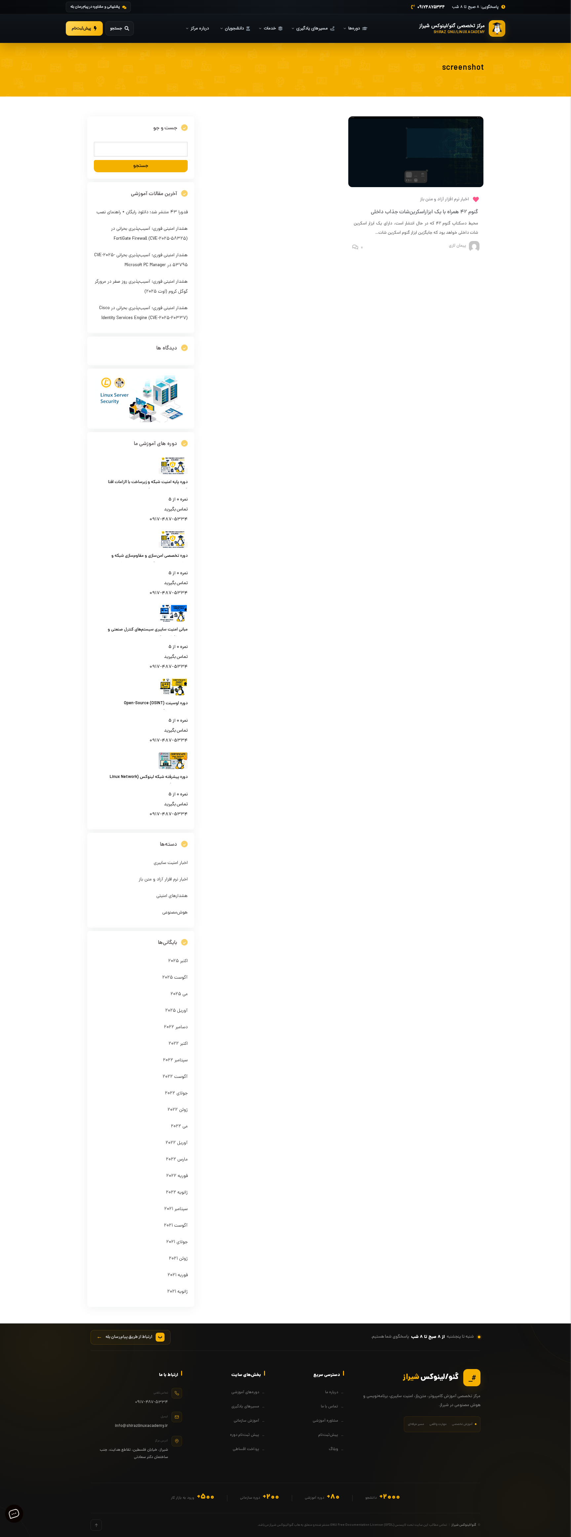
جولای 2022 (176, 1093)
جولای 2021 (177, 1242)
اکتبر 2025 (178, 961)
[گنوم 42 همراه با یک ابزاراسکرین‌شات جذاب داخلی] (416, 186)
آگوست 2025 (175, 977)
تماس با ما (329, 1407)
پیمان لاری (457, 246)
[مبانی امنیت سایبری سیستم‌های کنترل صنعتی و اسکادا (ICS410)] (173, 620)
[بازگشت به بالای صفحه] (96, 1525)
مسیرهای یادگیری (245, 1407)
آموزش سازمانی (246, 1421)
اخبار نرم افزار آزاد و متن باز (444, 199)
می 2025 (179, 994)
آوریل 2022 (177, 1143)
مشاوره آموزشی (325, 1421)
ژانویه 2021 (177, 1291)
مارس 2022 (177, 1159)
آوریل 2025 (176, 1010)
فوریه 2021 (178, 1275)
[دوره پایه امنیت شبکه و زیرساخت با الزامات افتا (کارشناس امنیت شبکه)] (173, 473)
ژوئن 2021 (178, 1258)
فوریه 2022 (177, 1176)
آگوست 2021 (176, 1225)
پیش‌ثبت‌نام (328, 1435)
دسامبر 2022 (176, 1027)
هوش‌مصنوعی (175, 912)
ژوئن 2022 (178, 1110)
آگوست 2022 (175, 1076)
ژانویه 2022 (177, 1192)
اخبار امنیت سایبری (171, 863)
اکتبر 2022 (178, 1043)
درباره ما (331, 1392)
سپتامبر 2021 (176, 1209)
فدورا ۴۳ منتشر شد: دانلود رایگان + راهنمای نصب (142, 212)
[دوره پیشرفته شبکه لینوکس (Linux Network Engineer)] (173, 768)
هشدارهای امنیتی (172, 896)
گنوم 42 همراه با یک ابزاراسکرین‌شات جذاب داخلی (424, 212)
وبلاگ (333, 1449)
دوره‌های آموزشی (245, 1392)
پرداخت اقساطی (246, 1449)
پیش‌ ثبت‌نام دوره (244, 1435)
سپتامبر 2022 (175, 1060)
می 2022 (179, 1126)
